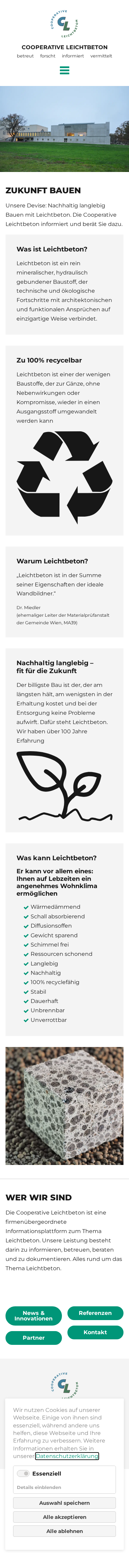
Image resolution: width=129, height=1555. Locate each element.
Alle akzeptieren (64, 1517)
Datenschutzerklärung (67, 1456)
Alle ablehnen (64, 1531)
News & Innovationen (33, 1316)
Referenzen (95, 1313)
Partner (34, 1338)
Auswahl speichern (64, 1503)
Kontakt (95, 1332)
